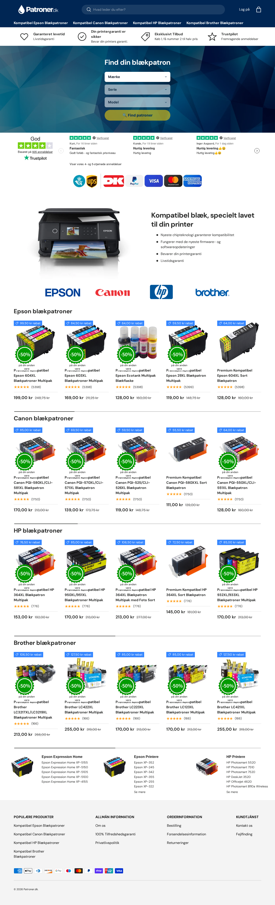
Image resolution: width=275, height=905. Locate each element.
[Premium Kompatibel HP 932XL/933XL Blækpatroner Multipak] (239, 562)
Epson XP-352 (144, 762)
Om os (100, 825)
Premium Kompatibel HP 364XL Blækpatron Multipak (34, 594)
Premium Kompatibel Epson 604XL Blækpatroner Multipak (33, 375)
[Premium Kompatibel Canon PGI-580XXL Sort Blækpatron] (188, 449)
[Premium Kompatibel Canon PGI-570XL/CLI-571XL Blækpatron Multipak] (87, 449)
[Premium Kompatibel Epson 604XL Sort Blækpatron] (239, 343)
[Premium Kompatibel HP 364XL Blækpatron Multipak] (36, 562)
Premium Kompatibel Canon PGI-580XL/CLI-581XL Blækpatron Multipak (33, 485)
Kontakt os (244, 825)
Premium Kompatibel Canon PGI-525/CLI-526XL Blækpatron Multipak (133, 485)
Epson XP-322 (144, 786)
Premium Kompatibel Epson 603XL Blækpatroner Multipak (84, 375)
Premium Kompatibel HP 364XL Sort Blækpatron (186, 592)
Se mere (139, 792)
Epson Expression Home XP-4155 (65, 782)
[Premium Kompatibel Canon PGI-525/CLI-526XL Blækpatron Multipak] (138, 449)
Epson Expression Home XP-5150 (65, 767)
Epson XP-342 (144, 772)
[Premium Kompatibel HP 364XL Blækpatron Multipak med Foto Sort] (138, 562)
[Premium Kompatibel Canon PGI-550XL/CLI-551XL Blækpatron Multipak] (239, 449)
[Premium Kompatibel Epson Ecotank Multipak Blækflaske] (138, 343)
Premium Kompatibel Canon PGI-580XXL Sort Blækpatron (186, 482)
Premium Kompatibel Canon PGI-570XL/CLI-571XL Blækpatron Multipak (84, 485)
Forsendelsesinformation (186, 834)
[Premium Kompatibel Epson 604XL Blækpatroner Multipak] (36, 343)
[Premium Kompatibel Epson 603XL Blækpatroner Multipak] (87, 343)
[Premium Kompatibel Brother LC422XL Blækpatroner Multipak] (87, 674)
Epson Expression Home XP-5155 (65, 762)
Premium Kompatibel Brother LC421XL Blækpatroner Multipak (236, 707)
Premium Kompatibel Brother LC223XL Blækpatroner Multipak (135, 707)
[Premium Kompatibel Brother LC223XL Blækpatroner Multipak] (138, 674)
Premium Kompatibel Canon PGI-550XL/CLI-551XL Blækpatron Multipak (236, 485)
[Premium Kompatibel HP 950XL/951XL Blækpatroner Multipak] (87, 562)
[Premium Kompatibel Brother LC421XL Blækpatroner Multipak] (239, 674)
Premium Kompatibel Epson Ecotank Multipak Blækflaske (136, 375)
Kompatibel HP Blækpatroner (157, 23)
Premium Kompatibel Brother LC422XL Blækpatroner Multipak (84, 707)
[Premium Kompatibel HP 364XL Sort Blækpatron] (188, 562)
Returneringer (178, 842)
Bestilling (174, 825)
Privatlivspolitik (107, 842)
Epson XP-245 (144, 767)
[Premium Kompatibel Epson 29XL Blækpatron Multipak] (188, 343)
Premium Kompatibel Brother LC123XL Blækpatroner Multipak (185, 707)
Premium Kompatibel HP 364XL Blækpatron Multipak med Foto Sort (136, 594)
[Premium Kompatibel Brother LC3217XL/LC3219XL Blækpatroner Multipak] (36, 674)
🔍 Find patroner (137, 115)
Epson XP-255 (144, 782)
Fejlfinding (244, 834)
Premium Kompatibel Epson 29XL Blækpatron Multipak (186, 375)
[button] (258, 9)
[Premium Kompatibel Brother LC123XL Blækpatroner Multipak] (188, 674)
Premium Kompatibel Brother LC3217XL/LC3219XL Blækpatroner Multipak (33, 710)
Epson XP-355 (144, 777)
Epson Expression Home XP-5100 (65, 777)
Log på (244, 9)
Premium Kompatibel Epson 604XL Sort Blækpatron (234, 375)
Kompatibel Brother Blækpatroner (214, 23)
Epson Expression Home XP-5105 (65, 772)
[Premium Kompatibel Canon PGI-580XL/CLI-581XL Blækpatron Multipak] (36, 449)
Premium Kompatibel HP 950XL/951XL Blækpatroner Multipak (85, 594)
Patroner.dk (31, 889)
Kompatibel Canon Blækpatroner (100, 23)
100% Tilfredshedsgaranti (115, 834)
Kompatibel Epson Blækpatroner (41, 23)
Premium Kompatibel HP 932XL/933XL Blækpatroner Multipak (237, 594)
